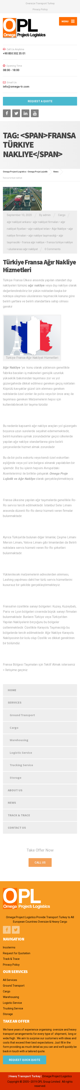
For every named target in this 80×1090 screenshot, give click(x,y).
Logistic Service (21, 752)
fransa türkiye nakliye (60, 242)
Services (14, 702)
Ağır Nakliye (59, 228)
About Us (15, 790)
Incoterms (9, 947)
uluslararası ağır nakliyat (23, 249)
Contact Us (17, 827)
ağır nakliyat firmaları (45, 222)
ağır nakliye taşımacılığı (42, 235)
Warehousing (19, 740)
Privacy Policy (40, 9)
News (12, 802)
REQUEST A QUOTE (40, 101)
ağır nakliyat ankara (19, 222)
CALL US (40, 862)
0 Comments (53, 249)
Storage (15, 777)
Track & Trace (19, 815)
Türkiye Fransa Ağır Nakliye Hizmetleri (39, 266)
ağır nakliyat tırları (39, 228)
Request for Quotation (16, 953)
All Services (10, 980)
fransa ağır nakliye (33, 242)
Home (12, 690)
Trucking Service (21, 765)
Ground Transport (22, 715)
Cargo (61, 215)
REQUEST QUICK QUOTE (24, 1060)
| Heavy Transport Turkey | (25, 1076)
